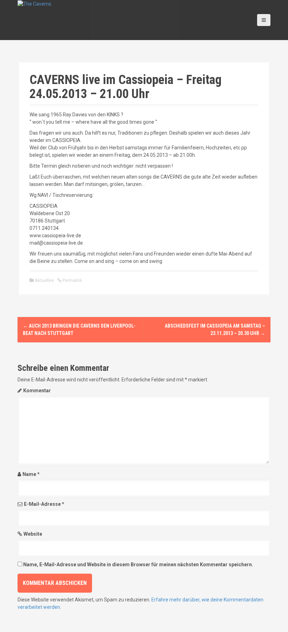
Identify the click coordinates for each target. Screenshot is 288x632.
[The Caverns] (34, 3)
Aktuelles (44, 280)
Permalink (71, 280)
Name (31, 474)
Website (33, 534)
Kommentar (37, 390)
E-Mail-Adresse (44, 504)
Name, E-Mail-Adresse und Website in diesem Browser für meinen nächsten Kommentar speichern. (138, 564)
